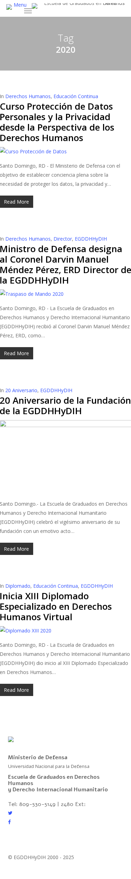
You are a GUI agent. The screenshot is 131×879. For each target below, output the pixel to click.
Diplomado (17, 586)
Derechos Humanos (28, 96)
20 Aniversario (21, 390)
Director (62, 238)
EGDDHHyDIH (91, 238)
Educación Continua (75, 96)
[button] (23, 7)
